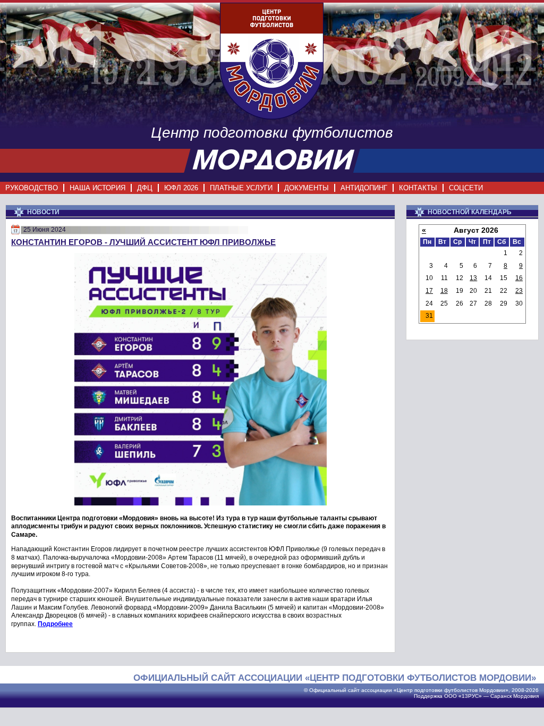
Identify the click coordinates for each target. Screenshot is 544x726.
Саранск (501, 696)
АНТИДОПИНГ (364, 188)
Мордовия (526, 696)
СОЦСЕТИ (466, 188)
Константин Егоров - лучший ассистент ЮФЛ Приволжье (143, 242)
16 (519, 278)
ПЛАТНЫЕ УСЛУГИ (241, 188)
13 (473, 278)
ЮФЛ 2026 (181, 188)
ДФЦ (144, 188)
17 (429, 290)
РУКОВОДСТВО (31, 188)
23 (519, 290)
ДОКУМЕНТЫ (306, 188)
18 (444, 290)
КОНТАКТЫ (418, 188)
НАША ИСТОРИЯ (97, 188)
